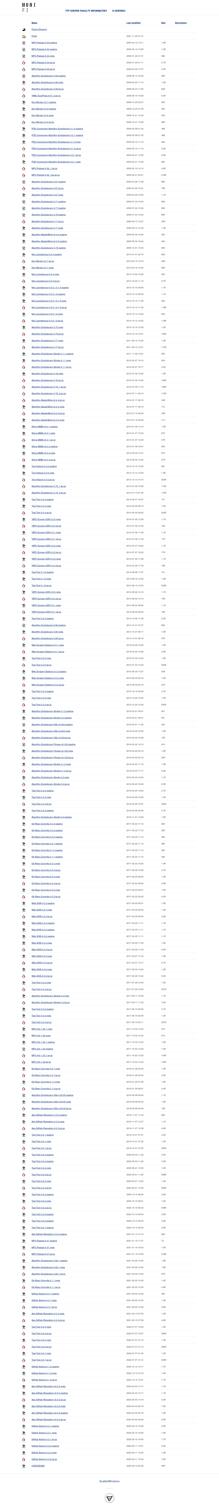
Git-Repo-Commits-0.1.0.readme (47, 850)
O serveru (118, 10)
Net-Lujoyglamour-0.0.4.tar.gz (46, 280)
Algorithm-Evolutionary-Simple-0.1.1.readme (52, 353)
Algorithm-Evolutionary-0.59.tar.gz (48, 88)
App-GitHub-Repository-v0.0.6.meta (48, 1406)
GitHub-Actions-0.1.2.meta (44, 1373)
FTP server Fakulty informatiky (86, 10)
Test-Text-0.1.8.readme (43, 572)
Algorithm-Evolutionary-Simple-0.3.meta (50, 995)
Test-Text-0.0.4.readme (43, 499)
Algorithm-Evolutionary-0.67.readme (49, 181)
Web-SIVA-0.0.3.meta (42, 909)
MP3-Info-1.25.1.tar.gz (42, 1055)
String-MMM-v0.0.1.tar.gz (44, 439)
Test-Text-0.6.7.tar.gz (42, 1359)
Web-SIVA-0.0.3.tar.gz (42, 916)
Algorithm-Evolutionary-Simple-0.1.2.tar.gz (51, 770)
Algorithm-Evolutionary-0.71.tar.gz (48, 221)
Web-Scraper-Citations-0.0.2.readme (49, 671)
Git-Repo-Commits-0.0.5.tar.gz (46, 896)
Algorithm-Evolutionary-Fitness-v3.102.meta (52, 750)
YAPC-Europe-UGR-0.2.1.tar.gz (46, 538)
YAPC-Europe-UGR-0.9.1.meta (46, 605)
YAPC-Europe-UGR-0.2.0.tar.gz (46, 525)
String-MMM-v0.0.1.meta (43, 433)
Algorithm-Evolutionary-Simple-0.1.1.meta (51, 360)
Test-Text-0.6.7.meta (41, 1353)
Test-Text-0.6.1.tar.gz (42, 1148)
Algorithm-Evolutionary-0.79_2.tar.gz (49, 492)
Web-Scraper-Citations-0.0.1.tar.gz (48, 651)
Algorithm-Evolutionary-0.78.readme (49, 214)
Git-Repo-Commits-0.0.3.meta (46, 863)
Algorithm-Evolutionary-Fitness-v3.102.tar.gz (52, 757)
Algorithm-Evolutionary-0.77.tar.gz (48, 347)
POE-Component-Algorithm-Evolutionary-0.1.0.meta (56, 141)
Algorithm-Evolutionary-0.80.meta (47, 631)
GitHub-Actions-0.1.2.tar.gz (44, 1379)
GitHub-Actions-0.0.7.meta (44, 1300)
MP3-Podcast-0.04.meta (43, 55)
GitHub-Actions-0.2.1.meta (44, 1432)
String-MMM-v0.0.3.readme (45, 446)
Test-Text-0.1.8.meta (41, 578)
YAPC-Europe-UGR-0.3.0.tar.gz (46, 565)
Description (181, 22)
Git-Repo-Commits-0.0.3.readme (47, 823)
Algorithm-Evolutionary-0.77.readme (49, 208)
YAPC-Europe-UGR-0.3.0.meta (46, 558)
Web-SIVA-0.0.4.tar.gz (42, 949)
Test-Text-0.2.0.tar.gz (42, 664)
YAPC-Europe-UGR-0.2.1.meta (46, 532)
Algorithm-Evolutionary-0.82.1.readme (49, 1260)
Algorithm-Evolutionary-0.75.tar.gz (48, 333)
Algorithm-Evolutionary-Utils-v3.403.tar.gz (51, 737)
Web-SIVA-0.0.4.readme (43, 923)
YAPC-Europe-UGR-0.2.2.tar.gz (46, 552)
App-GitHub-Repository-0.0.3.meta (48, 1121)
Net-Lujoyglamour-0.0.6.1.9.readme (48, 294)
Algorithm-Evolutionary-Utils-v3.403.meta (51, 730)
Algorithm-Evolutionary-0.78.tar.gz (48, 380)
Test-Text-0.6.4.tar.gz (42, 1207)
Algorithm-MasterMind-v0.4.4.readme (49, 234)
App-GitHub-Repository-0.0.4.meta (48, 1313)
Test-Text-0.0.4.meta (41, 505)
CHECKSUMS (38, 1465)
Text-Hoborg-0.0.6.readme (44, 466)
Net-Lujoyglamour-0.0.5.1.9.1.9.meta (49, 300)
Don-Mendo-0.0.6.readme (44, 108)
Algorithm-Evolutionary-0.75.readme (49, 247)
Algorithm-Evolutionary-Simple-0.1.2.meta (51, 764)
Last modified (133, 22)
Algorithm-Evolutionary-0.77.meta (47, 340)
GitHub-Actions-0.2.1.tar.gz (44, 1439)
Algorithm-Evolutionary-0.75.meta (47, 327)
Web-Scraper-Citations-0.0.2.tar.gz (48, 684)
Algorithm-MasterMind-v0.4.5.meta (48, 419)
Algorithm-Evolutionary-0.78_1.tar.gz (49, 386)
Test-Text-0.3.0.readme (43, 691)
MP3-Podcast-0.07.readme (44, 1240)
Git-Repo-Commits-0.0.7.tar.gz (46, 1075)
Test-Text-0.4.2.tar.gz (42, 989)
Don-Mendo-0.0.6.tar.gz (43, 122)
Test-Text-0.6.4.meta (41, 1200)
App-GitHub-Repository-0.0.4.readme (49, 1234)
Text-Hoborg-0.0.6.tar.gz (43, 479)
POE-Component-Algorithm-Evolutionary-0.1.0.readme (57, 128)
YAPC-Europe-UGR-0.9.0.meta (46, 591)
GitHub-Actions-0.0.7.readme (45, 1293)
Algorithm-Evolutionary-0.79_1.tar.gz (49, 486)
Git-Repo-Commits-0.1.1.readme (47, 856)
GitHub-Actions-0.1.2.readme (45, 1366)
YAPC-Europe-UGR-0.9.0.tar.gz (46, 598)
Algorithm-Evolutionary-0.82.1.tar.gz (48, 1273)
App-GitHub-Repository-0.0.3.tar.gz (48, 1128)
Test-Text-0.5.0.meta (41, 1015)
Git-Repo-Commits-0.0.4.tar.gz (46, 883)
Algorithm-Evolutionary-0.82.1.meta (48, 1267)
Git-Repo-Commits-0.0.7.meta (46, 1068)
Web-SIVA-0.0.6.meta (42, 969)
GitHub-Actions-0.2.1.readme (45, 1425)
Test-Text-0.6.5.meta (41, 1326)
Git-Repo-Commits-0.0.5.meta (46, 889)
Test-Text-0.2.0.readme (43, 618)
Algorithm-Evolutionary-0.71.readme (49, 201)
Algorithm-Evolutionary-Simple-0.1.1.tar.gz (51, 366)
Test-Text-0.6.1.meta (41, 1141)
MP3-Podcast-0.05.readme (44, 42)
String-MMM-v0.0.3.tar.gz (44, 459)
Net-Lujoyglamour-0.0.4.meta (45, 274)
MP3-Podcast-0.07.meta (43, 1247)
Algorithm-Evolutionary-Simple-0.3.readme (52, 817)
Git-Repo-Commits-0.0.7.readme (47, 843)
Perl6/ (34, 35)
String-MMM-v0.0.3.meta (43, 452)
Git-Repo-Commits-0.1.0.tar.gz (46, 1088)
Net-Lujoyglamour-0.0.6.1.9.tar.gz (47, 320)
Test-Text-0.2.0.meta (41, 658)
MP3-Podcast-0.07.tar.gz (43, 1253)
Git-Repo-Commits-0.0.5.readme (47, 836)
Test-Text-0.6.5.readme (43, 1214)
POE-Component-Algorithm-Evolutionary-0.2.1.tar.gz (56, 155)
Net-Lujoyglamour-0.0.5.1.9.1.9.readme (50, 287)
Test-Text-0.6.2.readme (43, 1154)
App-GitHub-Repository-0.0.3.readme (49, 1114)
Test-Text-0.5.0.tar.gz (42, 1022)
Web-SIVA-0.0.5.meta (42, 956)
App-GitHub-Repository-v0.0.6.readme (50, 1412)
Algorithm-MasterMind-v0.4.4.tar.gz (48, 400)
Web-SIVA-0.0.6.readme (43, 936)
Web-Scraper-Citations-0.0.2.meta (48, 677)
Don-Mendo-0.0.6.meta (43, 115)
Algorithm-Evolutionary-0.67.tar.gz (48, 188)
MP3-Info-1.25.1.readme (43, 1042)
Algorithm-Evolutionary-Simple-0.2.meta (50, 777)
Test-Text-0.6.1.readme (43, 1134)
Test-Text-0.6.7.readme (43, 1227)
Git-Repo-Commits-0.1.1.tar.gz (46, 1287)
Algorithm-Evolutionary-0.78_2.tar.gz (49, 393)
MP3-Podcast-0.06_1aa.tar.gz (46, 174)
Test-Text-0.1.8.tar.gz (42, 585)
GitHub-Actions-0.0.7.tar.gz (44, 1306)
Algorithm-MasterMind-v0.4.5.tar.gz (48, 413)
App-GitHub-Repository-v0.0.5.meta (48, 1386)
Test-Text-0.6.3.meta (41, 1181)
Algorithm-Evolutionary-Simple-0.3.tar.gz (51, 1002)
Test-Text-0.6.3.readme (43, 1161)
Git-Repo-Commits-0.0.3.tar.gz (46, 870)
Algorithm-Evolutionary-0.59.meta (47, 82)
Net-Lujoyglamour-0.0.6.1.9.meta (47, 313)
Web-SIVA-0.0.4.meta (42, 942)
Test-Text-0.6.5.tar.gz (42, 1333)
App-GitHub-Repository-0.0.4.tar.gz (48, 1320)
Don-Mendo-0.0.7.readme (44, 102)
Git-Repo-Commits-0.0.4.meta (46, 876)
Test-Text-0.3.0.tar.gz (42, 704)
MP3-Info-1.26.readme (42, 1048)
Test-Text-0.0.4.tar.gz (42, 512)
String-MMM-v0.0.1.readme (45, 426)
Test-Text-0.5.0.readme (43, 1009)
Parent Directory (39, 29)
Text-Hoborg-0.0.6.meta (43, 472)
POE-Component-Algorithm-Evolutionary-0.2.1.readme (57, 135)
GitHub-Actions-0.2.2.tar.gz (44, 1459)
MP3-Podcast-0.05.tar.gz (43, 68)
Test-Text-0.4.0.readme (43, 790)
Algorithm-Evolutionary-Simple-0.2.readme (52, 717)
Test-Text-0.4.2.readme (43, 810)
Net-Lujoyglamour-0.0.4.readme (47, 254)
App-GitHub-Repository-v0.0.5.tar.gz (49, 1399)
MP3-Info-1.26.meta (41, 1035)
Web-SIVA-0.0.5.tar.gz (42, 962)
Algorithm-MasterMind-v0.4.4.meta (48, 406)
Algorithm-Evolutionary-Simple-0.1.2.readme (52, 711)
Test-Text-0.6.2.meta (41, 1167)
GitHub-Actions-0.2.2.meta (44, 1452)
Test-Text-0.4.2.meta (41, 982)
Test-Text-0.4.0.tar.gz (42, 803)
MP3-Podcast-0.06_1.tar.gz (44, 168)
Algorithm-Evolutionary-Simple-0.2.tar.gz (51, 783)
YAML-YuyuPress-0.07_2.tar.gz (46, 95)
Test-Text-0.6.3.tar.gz (42, 1187)
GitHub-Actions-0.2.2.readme (45, 1445)
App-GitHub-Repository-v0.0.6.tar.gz (49, 1419)
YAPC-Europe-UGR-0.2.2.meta (46, 545)
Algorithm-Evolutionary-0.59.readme (49, 75)
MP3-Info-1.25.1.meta (42, 1028)
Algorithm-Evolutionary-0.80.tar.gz (48, 638)
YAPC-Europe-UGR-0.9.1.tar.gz (46, 611)
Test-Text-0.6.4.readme (43, 1194)
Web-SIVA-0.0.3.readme (43, 903)
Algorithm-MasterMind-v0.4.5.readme (49, 241)
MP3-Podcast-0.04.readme (44, 49)
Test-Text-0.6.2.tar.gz (42, 1174)
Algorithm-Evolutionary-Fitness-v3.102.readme (54, 744)
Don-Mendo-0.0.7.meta (43, 267)
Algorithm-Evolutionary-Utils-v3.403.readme (52, 724)
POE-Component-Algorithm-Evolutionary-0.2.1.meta (56, 161)
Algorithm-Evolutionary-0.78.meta (47, 373)
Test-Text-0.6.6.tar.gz (42, 1346)
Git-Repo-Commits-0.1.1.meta (46, 1280)
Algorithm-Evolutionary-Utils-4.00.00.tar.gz (51, 1108)
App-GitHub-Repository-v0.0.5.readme (50, 1392)
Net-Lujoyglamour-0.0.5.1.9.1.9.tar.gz (49, 307)
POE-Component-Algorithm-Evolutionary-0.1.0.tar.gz (56, 148)
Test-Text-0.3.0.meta (41, 697)
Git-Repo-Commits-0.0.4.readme (47, 830)
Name (34, 22)
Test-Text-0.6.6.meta (41, 1339)
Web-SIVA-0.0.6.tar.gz (42, 975)
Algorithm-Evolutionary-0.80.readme (49, 625)
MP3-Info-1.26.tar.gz (41, 1061)
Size (163, 22)
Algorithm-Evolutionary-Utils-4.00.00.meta (51, 1101)
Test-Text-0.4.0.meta (41, 797)
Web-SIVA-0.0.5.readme (43, 929)
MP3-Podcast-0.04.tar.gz (43, 62)
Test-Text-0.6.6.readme (43, 1220)
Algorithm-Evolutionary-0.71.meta (47, 227)
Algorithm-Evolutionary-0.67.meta (47, 194)
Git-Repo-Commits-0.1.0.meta (46, 1081)
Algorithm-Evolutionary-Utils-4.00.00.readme (52, 1095)
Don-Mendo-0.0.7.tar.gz (43, 261)
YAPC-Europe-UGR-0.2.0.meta (46, 519)
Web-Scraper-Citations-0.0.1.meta (48, 644)
